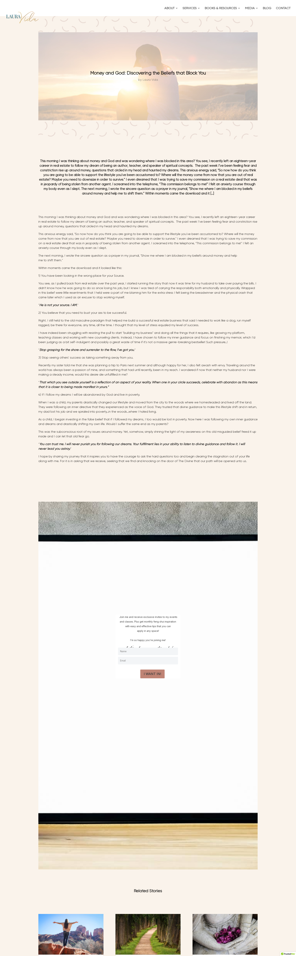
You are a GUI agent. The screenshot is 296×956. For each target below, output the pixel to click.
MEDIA (250, 8)
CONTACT (283, 8)
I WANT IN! (152, 674)
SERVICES (190, 8)
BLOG (267, 8)
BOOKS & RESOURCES (221, 8)
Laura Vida (150, 79)
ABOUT (169, 8)
